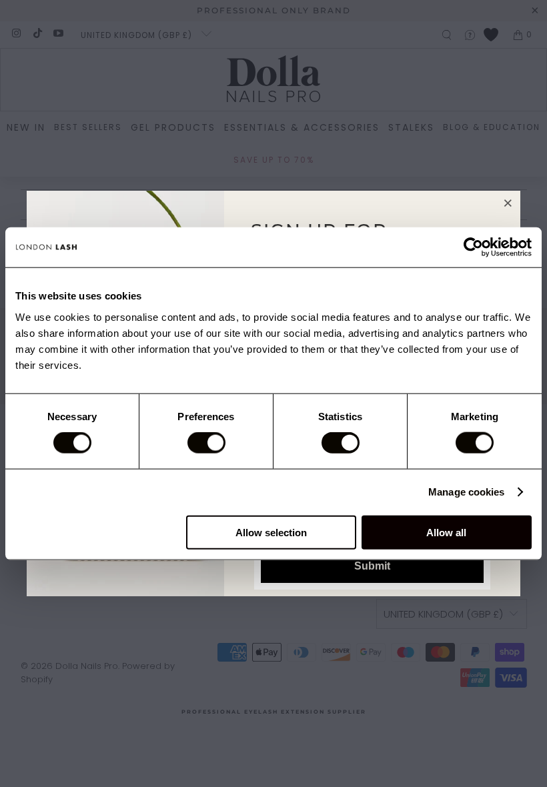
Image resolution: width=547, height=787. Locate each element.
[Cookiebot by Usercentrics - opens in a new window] (473, 247)
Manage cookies (466, 492)
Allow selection (271, 532)
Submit (372, 566)
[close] (508, 203)
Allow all (446, 532)
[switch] (206, 443)
